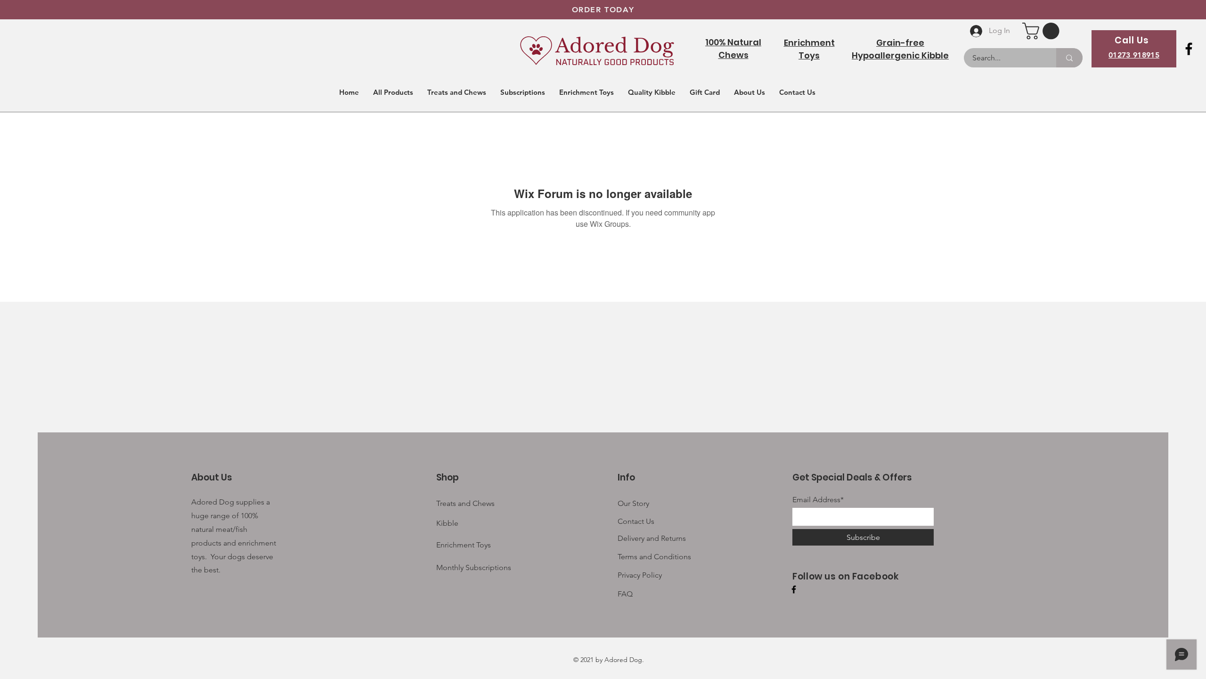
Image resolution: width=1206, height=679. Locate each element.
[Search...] (1069, 57)
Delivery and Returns (652, 538)
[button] (1042, 31)
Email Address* (818, 500)
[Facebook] (1189, 49)
